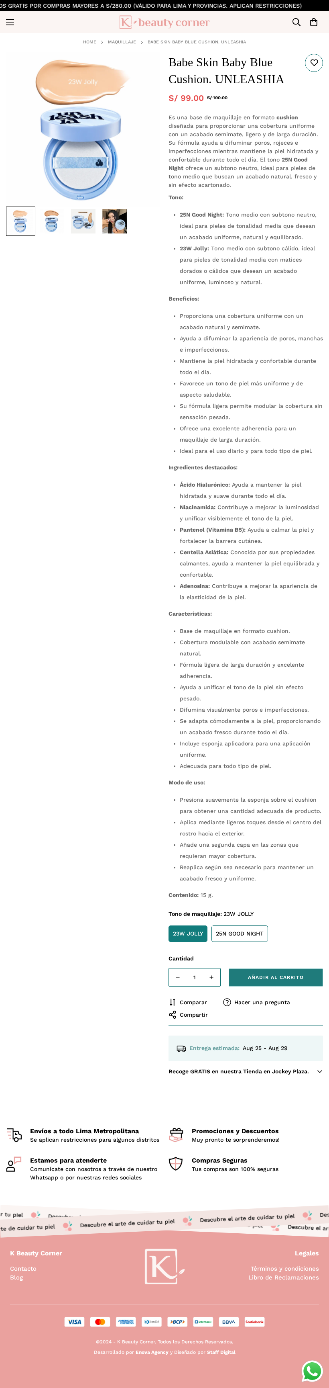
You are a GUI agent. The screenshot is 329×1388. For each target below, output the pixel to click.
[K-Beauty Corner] (165, 22)
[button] (314, 22)
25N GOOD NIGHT (240, 933)
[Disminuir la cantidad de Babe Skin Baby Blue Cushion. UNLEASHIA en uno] (178, 977)
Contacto (23, 1268)
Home (89, 42)
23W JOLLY (188, 933)
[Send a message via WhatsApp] (312, 1371)
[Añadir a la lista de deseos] (314, 63)
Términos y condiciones (285, 1268)
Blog (16, 1277)
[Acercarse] (143, 69)
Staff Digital (221, 1352)
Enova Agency (152, 1352)
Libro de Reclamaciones (283, 1277)
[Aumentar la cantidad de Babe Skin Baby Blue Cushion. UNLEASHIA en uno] (211, 977)
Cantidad (181, 958)
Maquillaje (122, 42)
